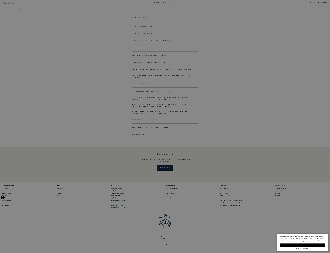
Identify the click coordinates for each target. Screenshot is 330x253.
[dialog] (165, 126)
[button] (302, 249)
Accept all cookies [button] (302, 245)
